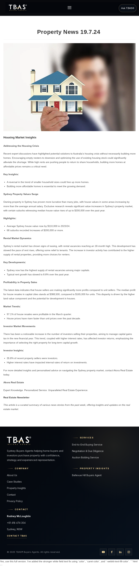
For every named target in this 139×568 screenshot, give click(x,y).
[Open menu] (69, 7)
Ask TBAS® (127, 8)
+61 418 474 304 (16, 522)
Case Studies (14, 481)
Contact (11, 494)
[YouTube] (103, 552)
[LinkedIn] (120, 552)
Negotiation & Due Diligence (88, 451)
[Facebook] (111, 552)
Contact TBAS (17, 535)
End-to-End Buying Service (87, 444)
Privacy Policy (15, 501)
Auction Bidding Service (85, 457)
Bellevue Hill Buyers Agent (87, 475)
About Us (12, 475)
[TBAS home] (18, 7)
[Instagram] (128, 552)
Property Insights (16, 488)
